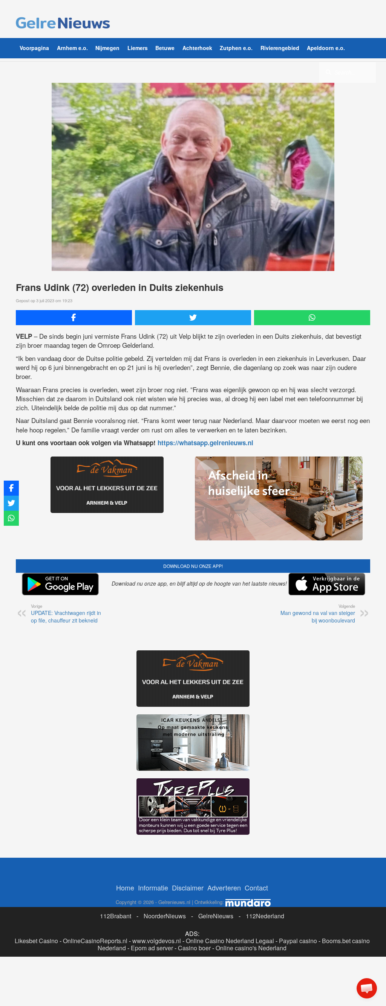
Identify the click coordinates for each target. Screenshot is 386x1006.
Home (125, 887)
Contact (256, 887)
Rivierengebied (279, 48)
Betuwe (165, 48)
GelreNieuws (215, 916)
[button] (367, 988)
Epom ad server (152, 948)
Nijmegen (107, 48)
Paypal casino (298, 940)
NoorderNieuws (165, 916)
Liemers (137, 48)
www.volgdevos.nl (156, 940)
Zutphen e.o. (236, 48)
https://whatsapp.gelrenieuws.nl (205, 442)
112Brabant (115, 916)
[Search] (328, 72)
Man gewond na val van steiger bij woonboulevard (317, 613)
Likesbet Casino (36, 940)
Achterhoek (197, 48)
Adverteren (224, 887)
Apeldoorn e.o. (326, 48)
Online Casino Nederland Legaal (230, 940)
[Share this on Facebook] (74, 317)
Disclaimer (188, 887)
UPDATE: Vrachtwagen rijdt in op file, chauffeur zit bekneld (66, 613)
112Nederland (265, 916)
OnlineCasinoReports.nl (95, 940)
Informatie (153, 887)
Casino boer (194, 948)
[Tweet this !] (193, 317)
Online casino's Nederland (251, 948)
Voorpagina (34, 48)
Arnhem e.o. (72, 48)
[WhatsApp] (312, 317)
